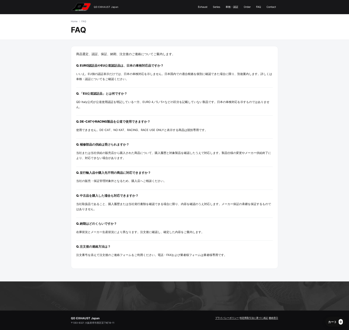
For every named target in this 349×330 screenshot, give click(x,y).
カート (335, 322)
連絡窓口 (273, 317)
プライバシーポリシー (227, 317)
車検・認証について (89, 79)
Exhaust (202, 6)
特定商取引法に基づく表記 (254, 317)
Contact (271, 6)
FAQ (258, 6)
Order (247, 6)
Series (216, 6)
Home (74, 21)
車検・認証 (232, 6)
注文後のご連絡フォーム (115, 255)
